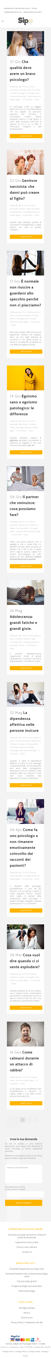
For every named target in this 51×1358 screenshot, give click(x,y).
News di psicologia (27, 1291)
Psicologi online (25, 90)
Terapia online (32, 96)
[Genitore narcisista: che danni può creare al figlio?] (25, 162)
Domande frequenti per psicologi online (26, 1268)
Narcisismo (35, 209)
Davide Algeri (15, 99)
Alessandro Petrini (17, 645)
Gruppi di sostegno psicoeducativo (27, 1286)
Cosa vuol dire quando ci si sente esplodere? (25, 961)
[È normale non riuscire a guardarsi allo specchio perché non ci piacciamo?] (25, 263)
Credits (42, 1343)
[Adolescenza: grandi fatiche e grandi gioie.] (25, 592)
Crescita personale (22, 315)
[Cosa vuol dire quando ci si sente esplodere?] (25, 936)
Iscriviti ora (27, 1252)
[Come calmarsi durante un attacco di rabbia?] (25, 1034)
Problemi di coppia (17, 744)
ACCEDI (34, 8)
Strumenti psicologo (18, 96)
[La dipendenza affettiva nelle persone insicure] (25, 694)
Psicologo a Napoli (34, 1351)
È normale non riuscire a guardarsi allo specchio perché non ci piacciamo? (25, 293)
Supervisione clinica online (26, 1242)
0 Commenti (27, 99)
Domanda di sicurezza (15, 1186)
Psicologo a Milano (21, 1351)
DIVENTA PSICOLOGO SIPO (32, 12)
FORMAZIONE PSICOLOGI (13, 12)
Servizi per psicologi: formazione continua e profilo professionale (27, 1236)
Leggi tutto (26, 136)
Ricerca (27, 1312)
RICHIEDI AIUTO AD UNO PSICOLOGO (17, 8)
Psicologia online (33, 93)
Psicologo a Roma (8, 1351)
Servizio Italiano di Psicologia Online (21, 1343)
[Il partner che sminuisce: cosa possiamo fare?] (25, 478)
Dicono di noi (27, 1317)
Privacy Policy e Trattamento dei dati (27, 1322)
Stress (12, 980)
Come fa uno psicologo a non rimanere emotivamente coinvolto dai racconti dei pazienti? (24, 847)
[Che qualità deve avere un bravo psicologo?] (25, 43)
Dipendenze (36, 741)
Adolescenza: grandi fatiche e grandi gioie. (23, 622)
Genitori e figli (24, 209)
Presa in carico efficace (26, 1247)
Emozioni (19, 639)
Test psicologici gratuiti (27, 1281)
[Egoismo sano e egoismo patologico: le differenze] (25, 378)
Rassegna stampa (27, 1308)
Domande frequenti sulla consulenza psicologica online (26, 1275)
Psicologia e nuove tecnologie (22, 747)
